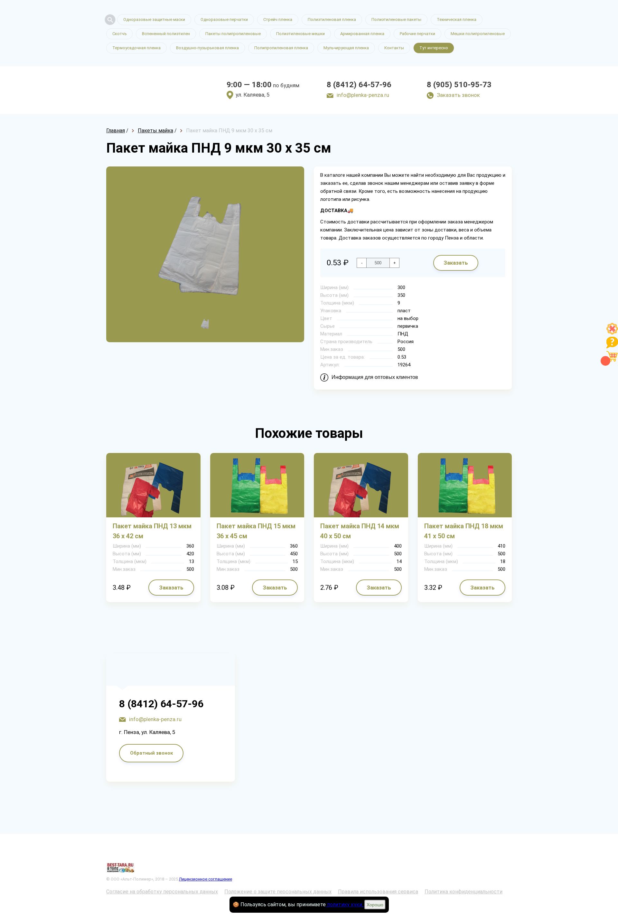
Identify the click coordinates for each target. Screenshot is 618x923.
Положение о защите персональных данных (278, 892)
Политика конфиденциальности (463, 892)
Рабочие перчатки (417, 33)
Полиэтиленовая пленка (332, 19)
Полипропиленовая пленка (281, 47)
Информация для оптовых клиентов (375, 377)
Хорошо (375, 904)
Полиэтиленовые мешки (300, 33)
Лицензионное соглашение (205, 879)
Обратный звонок (151, 753)
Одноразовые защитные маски (154, 19)
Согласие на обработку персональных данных (162, 892)
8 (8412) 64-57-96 (359, 84)
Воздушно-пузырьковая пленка (207, 47)
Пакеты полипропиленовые (233, 33)
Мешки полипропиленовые (478, 33)
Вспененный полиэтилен (166, 33)
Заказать (456, 262)
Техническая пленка (456, 19)
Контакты (394, 47)
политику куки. (345, 904)
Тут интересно (433, 47)
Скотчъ (119, 33)
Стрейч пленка (277, 19)
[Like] (612, 333)
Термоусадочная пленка (136, 47)
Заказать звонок (458, 95)
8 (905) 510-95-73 (459, 84)
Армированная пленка (362, 33)
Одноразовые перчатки (224, 19)
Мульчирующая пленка (346, 47)
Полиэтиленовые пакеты (396, 19)
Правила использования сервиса (378, 892)
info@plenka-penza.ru (363, 95)
